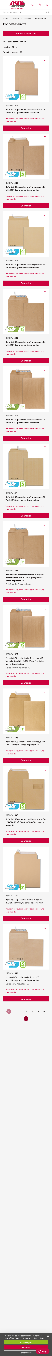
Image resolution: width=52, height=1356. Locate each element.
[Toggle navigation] (4, 4)
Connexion (26, 128)
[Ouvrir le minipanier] (47, 5)
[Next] (26, 1018)
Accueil (5, 18)
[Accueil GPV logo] (17, 5)
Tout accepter (26, 1342)
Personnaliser (26, 1352)
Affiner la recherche (26, 33)
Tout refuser (26, 1347)
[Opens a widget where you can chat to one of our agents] (42, 1351)
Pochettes (27, 18)
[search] (26, 12)
